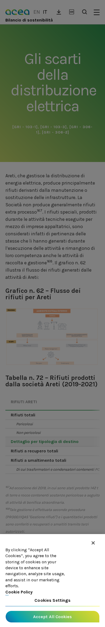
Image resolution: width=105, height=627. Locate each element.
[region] (52, 580)
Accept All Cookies (52, 616)
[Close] (93, 543)
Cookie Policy (19, 591)
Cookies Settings (52, 600)
